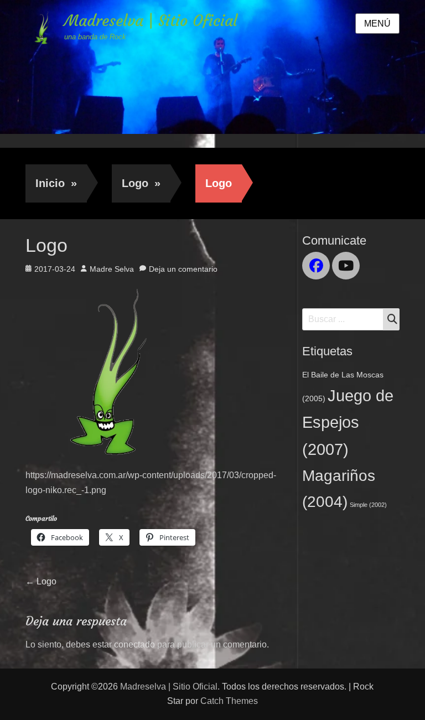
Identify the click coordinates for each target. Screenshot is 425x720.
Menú (377, 23)
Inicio (56, 183)
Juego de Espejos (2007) (347, 422)
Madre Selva (112, 269)
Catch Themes (229, 701)
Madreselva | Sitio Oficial (150, 20)
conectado (134, 644)
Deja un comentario (183, 269)
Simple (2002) (368, 504)
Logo (141, 183)
